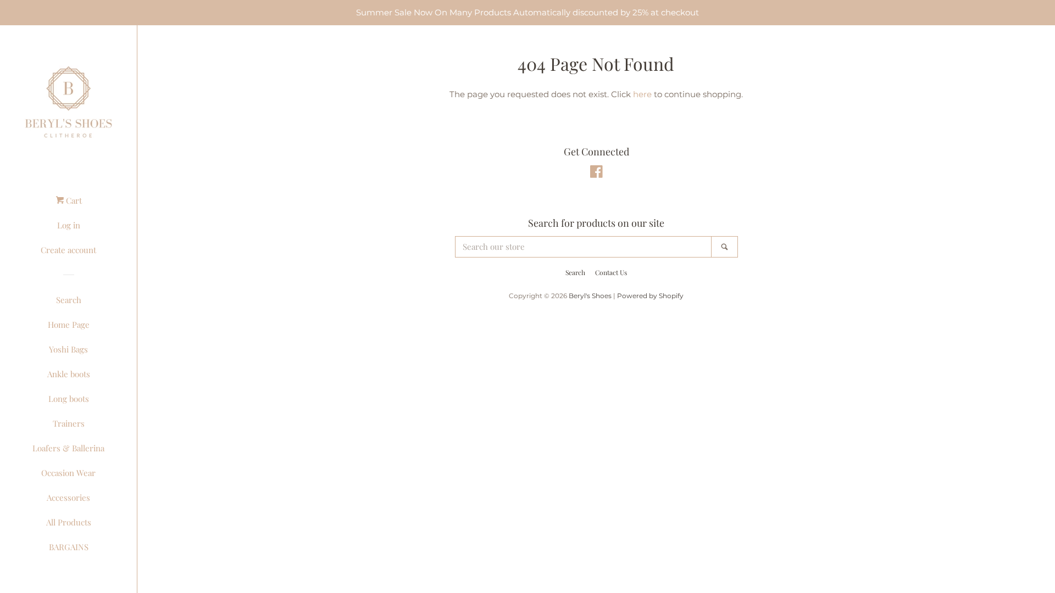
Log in (68, 225)
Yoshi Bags (68, 349)
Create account (68, 249)
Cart (73, 200)
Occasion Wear (68, 472)
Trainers (69, 423)
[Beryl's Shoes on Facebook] (596, 174)
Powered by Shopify (650, 296)
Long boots (68, 398)
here (642, 94)
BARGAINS (68, 546)
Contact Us (611, 272)
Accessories (68, 497)
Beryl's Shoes (590, 296)
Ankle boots (68, 373)
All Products (68, 522)
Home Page (69, 324)
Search (68, 299)
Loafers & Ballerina (68, 448)
